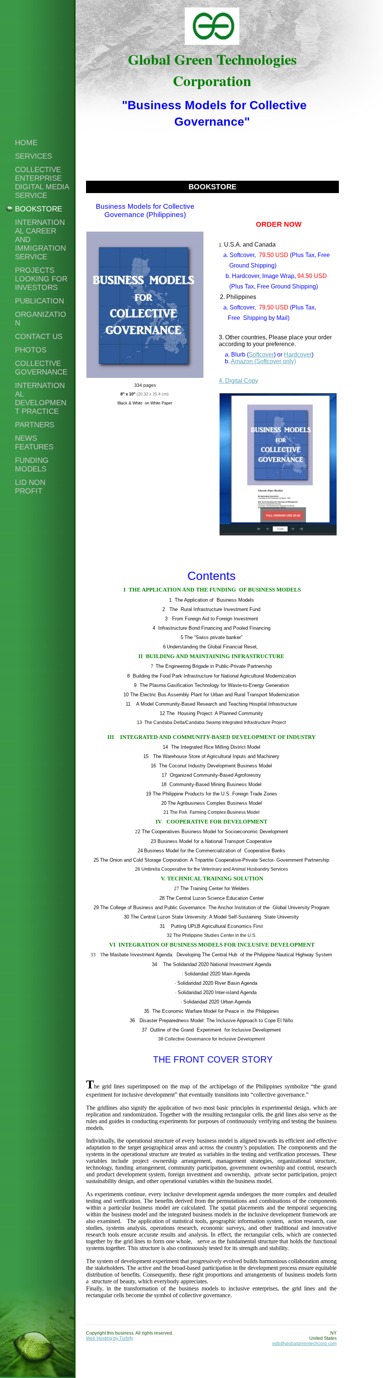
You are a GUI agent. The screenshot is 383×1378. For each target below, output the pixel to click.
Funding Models (32, 464)
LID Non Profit (30, 486)
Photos (30, 350)
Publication (39, 301)
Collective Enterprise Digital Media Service (42, 182)
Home (26, 142)
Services (33, 156)
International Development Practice (40, 398)
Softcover (261, 354)
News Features (34, 442)
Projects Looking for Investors (41, 278)
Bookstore (38, 209)
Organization (40, 318)
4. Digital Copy (238, 381)
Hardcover (298, 354)
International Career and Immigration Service (40, 239)
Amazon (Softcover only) (263, 361)
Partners (34, 425)
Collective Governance (41, 367)
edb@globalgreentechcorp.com (304, 1343)
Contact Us (38, 336)
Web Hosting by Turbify (109, 1338)
